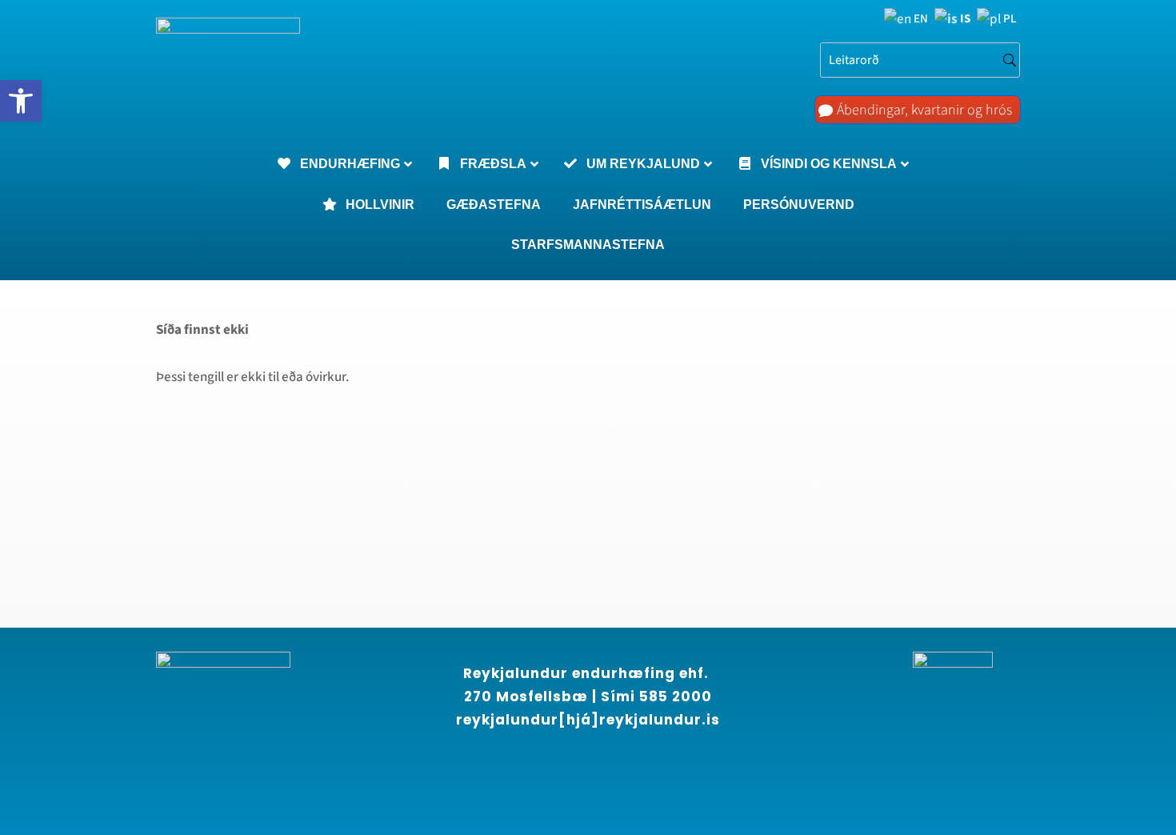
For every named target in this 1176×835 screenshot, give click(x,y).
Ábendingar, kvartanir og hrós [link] (924, 110)
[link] (21, 101)
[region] (208, 690)
